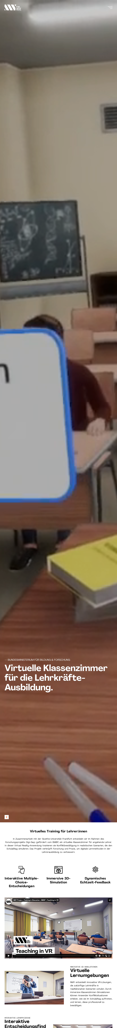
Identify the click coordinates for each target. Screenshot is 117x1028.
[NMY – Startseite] (13, 7)
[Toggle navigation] (110, 7)
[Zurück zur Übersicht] (7, 817)
